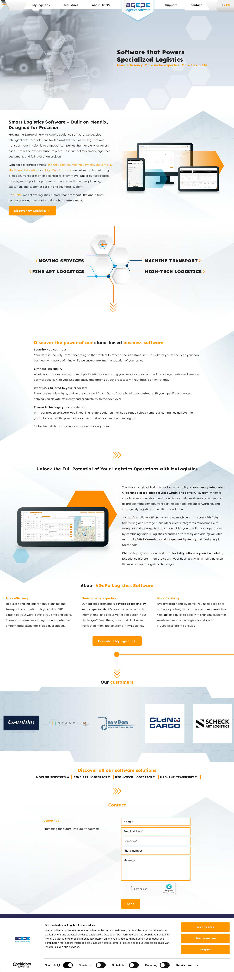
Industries (71, 5)
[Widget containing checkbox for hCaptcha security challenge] (150, 888)
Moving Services (83, 164)
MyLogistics (41, 5)
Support (171, 5)
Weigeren (205, 949)
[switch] (101, 965)
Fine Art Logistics (58, 164)
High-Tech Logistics (58, 170)
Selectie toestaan (205, 938)
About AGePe (101, 5)
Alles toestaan (205, 927)
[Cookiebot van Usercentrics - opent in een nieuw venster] (22, 965)
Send (130, 904)
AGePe (17, 195)
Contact (196, 5)
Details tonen (184, 965)
